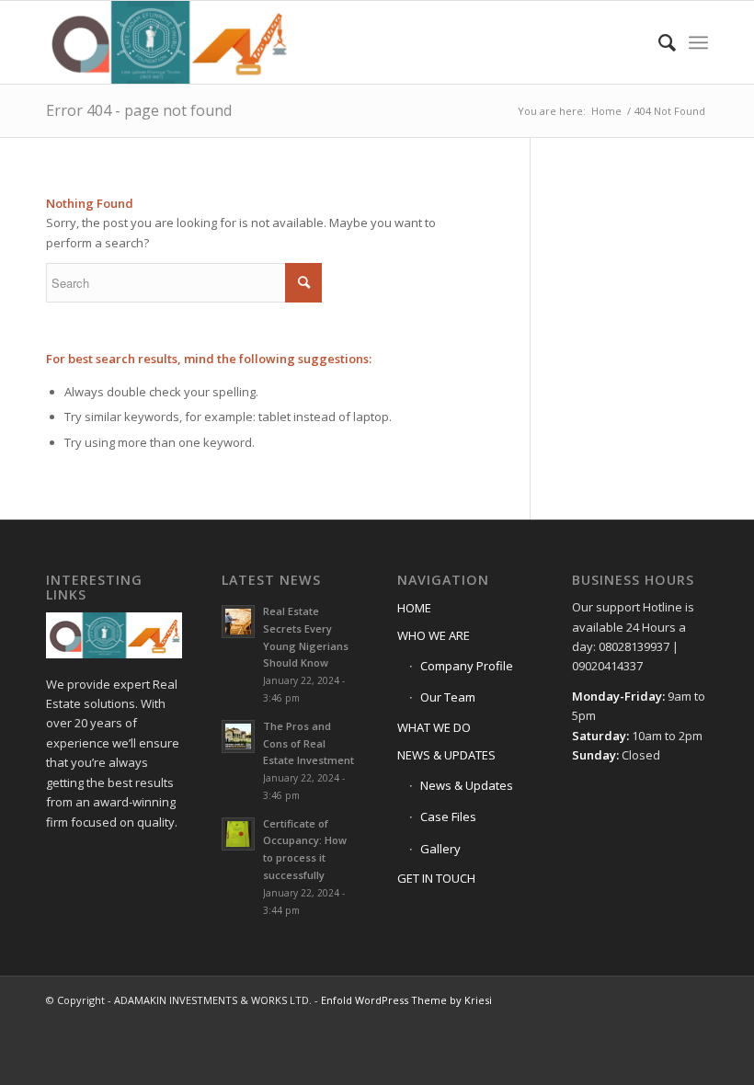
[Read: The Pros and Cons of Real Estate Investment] (238, 736)
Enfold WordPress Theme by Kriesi (406, 1000)
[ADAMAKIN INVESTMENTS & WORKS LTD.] (168, 42)
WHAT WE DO (434, 727)
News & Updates (466, 785)
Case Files (448, 816)
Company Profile (466, 665)
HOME (414, 608)
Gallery (440, 848)
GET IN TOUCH (436, 878)
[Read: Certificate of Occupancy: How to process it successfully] (238, 834)
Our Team (447, 697)
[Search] (658, 42)
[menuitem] (658, 42)
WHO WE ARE (433, 635)
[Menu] (698, 42)
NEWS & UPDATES (446, 755)
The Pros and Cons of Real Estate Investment (308, 743)
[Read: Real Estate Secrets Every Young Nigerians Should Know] (238, 621)
